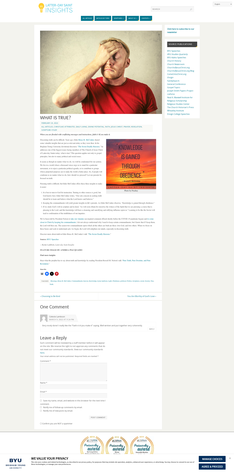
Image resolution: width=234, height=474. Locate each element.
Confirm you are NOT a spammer (57, 423)
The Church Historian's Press (180, 107)
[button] (230, 458)
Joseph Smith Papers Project (180, 90)
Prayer (127, 127)
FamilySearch (173, 80)
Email (43, 391)
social (142, 281)
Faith (107, 127)
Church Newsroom (176, 64)
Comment (45, 361)
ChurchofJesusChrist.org (178, 67)
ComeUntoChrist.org (176, 74)
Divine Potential (96, 127)
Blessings (54, 281)
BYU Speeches (53, 239)
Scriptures (136, 281)
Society (147, 281)
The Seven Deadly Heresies (89, 146)
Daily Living (81, 127)
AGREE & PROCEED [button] (212, 466)
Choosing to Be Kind (50, 296)
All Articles (47, 127)
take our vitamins (77, 218)
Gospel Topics (173, 87)
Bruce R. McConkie (86, 139)
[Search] (191, 9)
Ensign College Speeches (178, 114)
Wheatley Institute (175, 110)
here (42, 352)
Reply (151, 329)
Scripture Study (49, 130)
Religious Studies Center (178, 104)
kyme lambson (102, 281)
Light (110, 281)
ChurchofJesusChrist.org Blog (180, 70)
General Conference (176, 84)
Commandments (77, 281)
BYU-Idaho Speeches (176, 57)
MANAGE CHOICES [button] (212, 459)
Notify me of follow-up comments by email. (62, 407)
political (123, 281)
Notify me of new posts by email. (58, 410)
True (152, 281)
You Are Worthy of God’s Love (141, 296)
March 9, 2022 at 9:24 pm (61, 319)
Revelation (136, 127)
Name (43, 382)
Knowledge (93, 281)
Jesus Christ (117, 127)
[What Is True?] (102, 113)
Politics (129, 281)
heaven (85, 281)
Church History (174, 60)
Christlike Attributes (64, 127)
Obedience (116, 281)
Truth (51, 284)
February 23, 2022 (49, 123)
